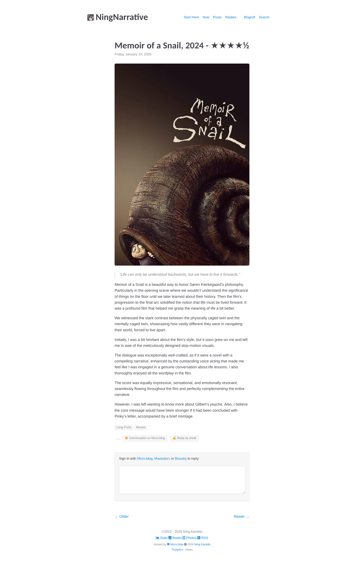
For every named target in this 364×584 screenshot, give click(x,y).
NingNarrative (122, 17)
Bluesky (181, 458)
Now (206, 17)
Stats (164, 538)
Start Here (191, 17)
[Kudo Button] (118, 439)
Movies (141, 427)
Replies (230, 17)
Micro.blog (145, 458)
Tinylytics (177, 550)
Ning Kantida (202, 544)
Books (177, 538)
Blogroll (249, 17)
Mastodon (161, 458)
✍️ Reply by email (184, 438)
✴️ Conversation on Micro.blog (145, 438)
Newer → (241, 517)
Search (264, 17)
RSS (204, 538)
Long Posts (123, 427)
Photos (191, 538)
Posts (217, 17)
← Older (122, 517)
